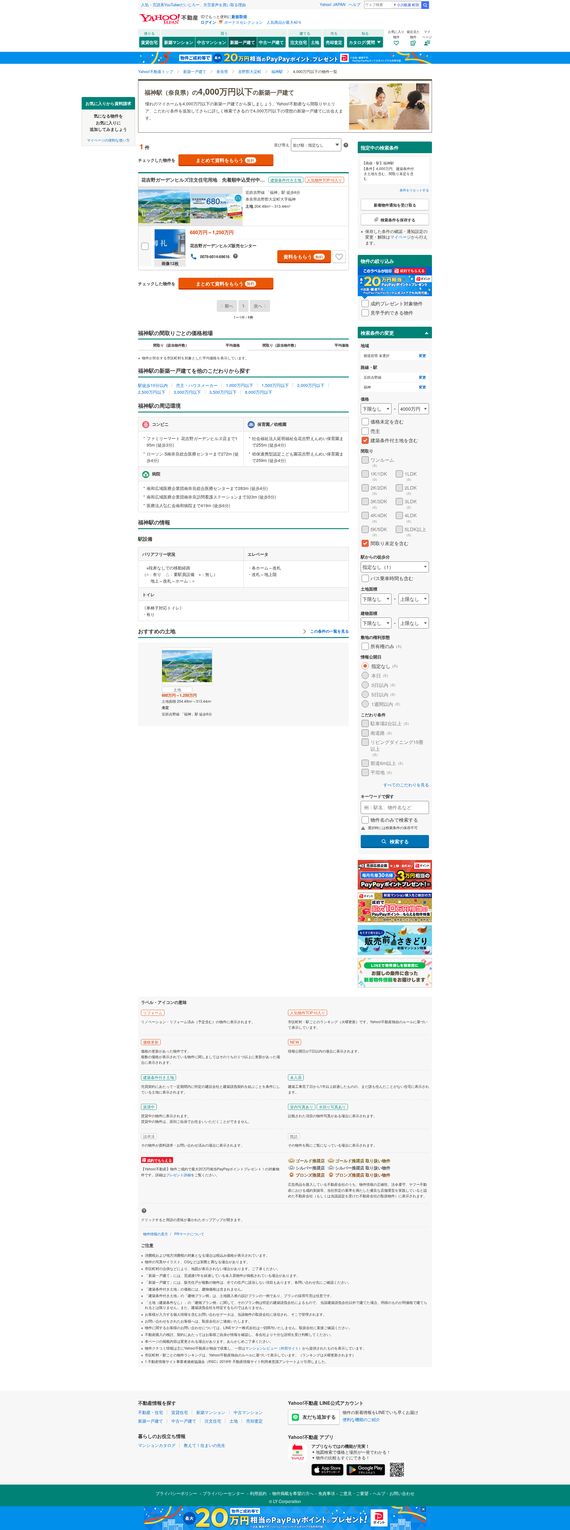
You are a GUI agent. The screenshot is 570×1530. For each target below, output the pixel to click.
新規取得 (239, 16)
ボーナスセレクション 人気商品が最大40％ (263, 22)
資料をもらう (303, 256)
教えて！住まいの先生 (204, 1445)
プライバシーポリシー (176, 1493)
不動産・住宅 (150, 1412)
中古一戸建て (271, 42)
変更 (422, 355)
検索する (399, 841)
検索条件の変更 (377, 332)
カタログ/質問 (362, 42)
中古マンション (211, 42)
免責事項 (326, 1493)
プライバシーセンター (223, 1493)
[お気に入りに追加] (339, 256)
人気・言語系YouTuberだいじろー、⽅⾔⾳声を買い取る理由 (193, 4)
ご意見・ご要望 (353, 1493)
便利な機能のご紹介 (361, 1419)
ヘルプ (354, 4)
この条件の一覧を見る (329, 631)
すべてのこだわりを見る (406, 785)
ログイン (208, 22)
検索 (425, 5)
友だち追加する (319, 1416)
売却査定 (334, 42)
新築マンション (178, 42)
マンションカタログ (156, 1445)
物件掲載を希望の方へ (293, 1493)
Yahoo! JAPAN (332, 4)
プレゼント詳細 (178, 1174)
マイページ (400, 237)
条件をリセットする (414, 190)
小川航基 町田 (408, 4)
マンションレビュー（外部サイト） (273, 1347)
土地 (315, 42)
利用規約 (258, 1493)
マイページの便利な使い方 (108, 139)
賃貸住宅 (149, 42)
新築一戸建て (242, 42)
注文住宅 (298, 42)
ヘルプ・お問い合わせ (393, 1493)
